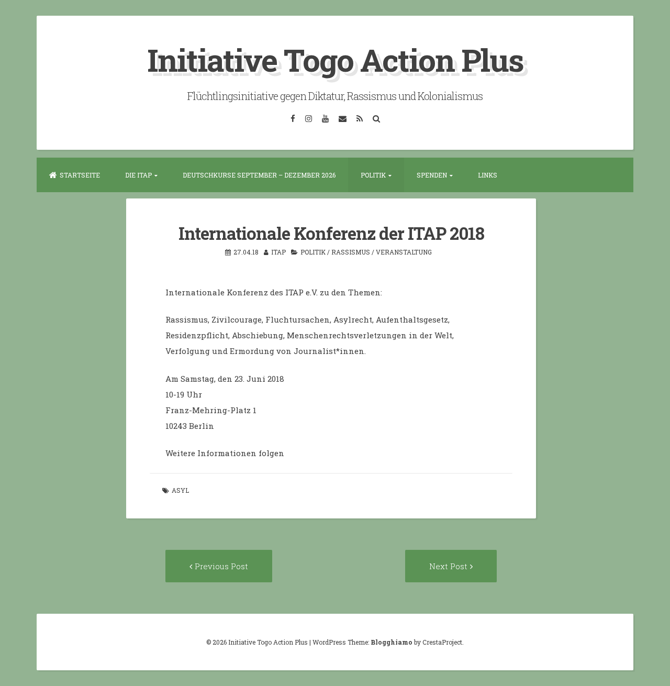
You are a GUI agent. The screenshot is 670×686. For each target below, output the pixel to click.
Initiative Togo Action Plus (335, 59)
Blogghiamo (391, 642)
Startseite (80, 175)
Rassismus (350, 252)
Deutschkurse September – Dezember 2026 (259, 175)
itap (278, 252)
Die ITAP (138, 175)
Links (487, 175)
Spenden (432, 175)
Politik (373, 175)
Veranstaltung (404, 252)
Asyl (180, 490)
